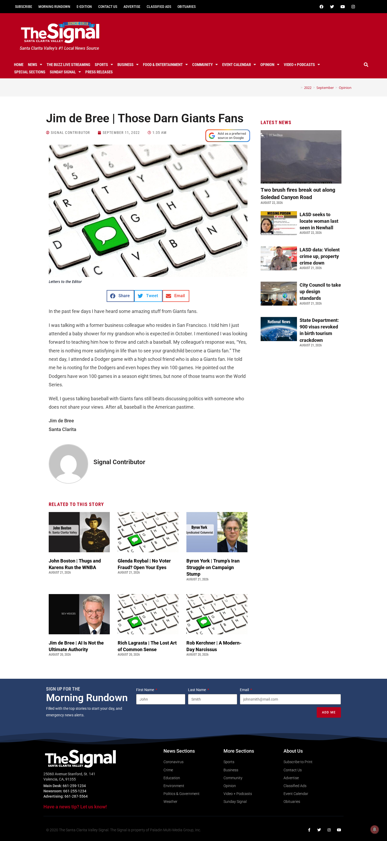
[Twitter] (332, 7)
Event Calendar (236, 64)
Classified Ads (159, 6)
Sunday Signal (63, 72)
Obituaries (186, 6)
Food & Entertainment (163, 64)
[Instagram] (353, 7)
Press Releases (99, 72)
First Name (145, 690)
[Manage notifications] (374, 829)
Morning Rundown (54, 6)
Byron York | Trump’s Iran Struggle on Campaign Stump (213, 567)
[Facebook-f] (309, 830)
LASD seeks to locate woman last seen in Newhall (319, 221)
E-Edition (84, 6)
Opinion (267, 64)
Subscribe (23, 6)
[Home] (297, 87)
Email (245, 690)
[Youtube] (342, 7)
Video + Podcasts (299, 64)
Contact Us (107, 6)
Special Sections (29, 72)
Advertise (131, 6)
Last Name (197, 690)
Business (125, 64)
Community (202, 64)
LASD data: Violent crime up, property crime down (320, 256)
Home (18, 64)
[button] (366, 64)
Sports (101, 64)
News (32, 64)
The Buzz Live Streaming (68, 64)
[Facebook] (321, 7)
